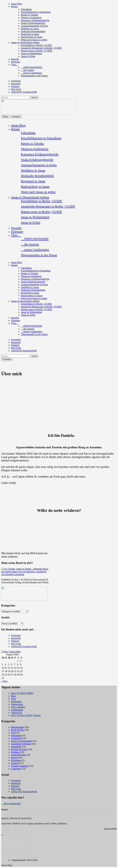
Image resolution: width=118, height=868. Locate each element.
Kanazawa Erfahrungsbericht (35, 20)
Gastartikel (16, 738)
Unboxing (16, 768)
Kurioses (15, 752)
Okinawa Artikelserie (31, 17)
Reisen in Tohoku (29, 15)
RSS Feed (16, 89)
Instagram (16, 83)
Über (13, 698)
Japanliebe (16, 746)
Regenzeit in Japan (30, 34)
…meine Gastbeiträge (31, 73)
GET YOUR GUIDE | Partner (26, 715)
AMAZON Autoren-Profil (24, 92)
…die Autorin (27, 70)
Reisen (14, 6)
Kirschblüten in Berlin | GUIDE (36, 45)
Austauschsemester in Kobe (34, 26)
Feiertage (15, 62)
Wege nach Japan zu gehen (34, 39)
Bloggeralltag (17, 727)
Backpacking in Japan (31, 37)
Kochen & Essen (19, 749)
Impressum (16, 701)
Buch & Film (17, 730)
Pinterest (15, 86)
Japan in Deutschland (21, 741)
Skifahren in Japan (30, 28)
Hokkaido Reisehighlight (33, 31)
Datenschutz (17, 704)
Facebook (16, 81)
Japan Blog (16, 3)
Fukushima (26, 9)
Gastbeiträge (17, 709)
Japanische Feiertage (21, 743)
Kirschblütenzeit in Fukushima (36, 12)
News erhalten (18, 707)
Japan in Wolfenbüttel (31, 53)
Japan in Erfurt (28, 56)
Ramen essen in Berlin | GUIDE (36, 50)
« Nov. (4, 681)
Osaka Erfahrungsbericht (33, 23)
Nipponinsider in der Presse (34, 75)
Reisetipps (16, 760)
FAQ (13, 732)
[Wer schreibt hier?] (11, 803)
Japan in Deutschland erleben (25, 42)
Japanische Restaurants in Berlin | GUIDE (41, 48)
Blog (13, 696)
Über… (14, 64)
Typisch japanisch (19, 766)
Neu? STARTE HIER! (22, 693)
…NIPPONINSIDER (31, 67)
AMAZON (16, 712)
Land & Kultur (18, 755)
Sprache (15, 59)
